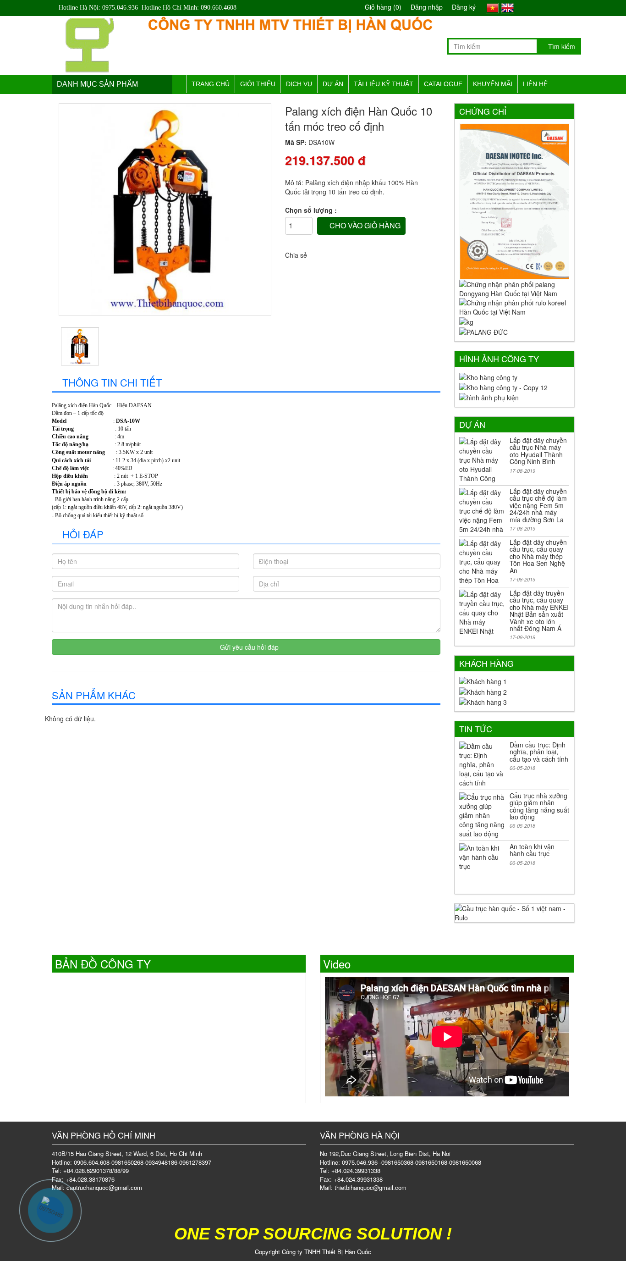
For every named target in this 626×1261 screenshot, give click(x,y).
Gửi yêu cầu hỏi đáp (248, 647)
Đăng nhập (427, 6)
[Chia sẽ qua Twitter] (334, 251)
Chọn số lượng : (311, 210)
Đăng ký (464, 6)
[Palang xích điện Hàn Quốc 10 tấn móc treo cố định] (165, 209)
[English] (507, 6)
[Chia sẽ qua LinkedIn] (351, 251)
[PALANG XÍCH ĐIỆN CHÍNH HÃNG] (90, 42)
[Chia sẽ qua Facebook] (318, 251)
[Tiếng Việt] (492, 6)
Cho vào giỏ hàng (364, 225)
